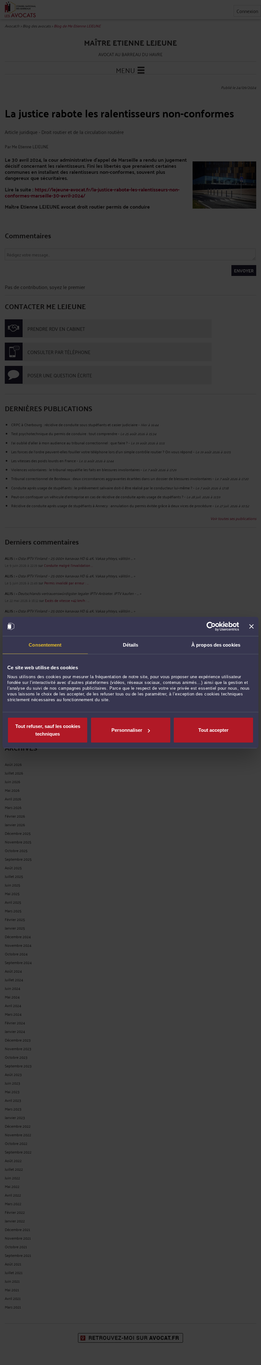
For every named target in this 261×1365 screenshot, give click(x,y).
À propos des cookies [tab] (215, 644)
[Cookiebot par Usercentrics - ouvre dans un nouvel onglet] (211, 626)
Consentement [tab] (45, 644)
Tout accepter (213, 730)
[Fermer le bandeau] (251, 626)
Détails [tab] (130, 644)
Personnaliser (126, 730)
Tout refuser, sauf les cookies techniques (47, 730)
